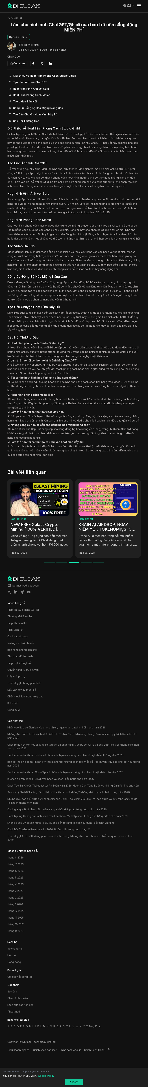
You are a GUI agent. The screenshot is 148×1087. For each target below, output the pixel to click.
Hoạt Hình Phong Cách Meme (31, 94)
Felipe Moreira (29, 45)
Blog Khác (95, 1026)
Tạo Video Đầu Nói (25, 101)
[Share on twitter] (9, 592)
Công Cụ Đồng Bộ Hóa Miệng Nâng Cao (38, 107)
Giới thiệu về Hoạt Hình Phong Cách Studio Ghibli (44, 75)
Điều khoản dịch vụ (18, 1049)
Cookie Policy (46, 1075)
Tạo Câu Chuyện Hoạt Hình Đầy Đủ (35, 114)
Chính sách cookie (70, 1049)
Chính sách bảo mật (45, 1049)
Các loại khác (18, 518)
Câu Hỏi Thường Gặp (26, 120)
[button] (129, 5)
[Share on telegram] (22, 592)
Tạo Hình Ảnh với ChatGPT (30, 82)
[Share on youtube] (29, 592)
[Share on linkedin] (16, 592)
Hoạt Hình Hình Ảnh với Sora (31, 88)
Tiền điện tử (86, 518)
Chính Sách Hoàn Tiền (97, 1049)
